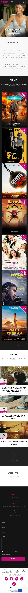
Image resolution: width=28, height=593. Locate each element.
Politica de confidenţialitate (5, 572)
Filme (14, 80)
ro (25, 2)
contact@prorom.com (14, 515)
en (21, 2)
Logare (23, 571)
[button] (27, 18)
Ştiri (14, 354)
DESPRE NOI (14, 42)
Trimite (13, 558)
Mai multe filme (14, 345)
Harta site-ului (17, 572)
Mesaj (3, 536)
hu (23, 2)
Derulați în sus (11, 572)
